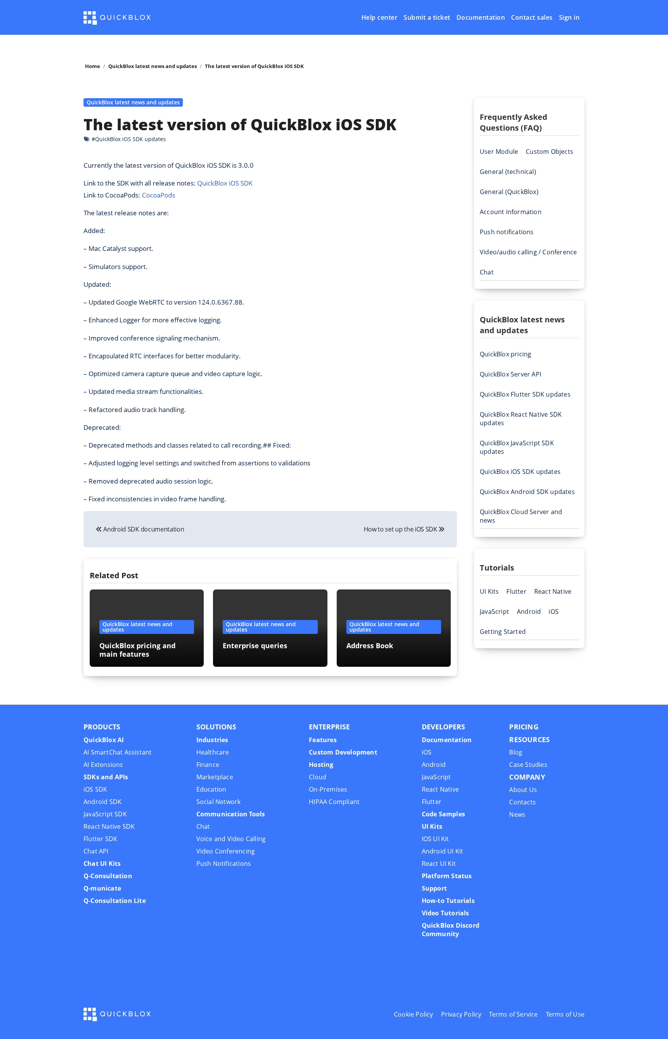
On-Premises (328, 789)
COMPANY (527, 777)
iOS (554, 611)
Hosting (321, 764)
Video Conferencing (225, 851)
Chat (487, 272)
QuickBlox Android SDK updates (527, 491)
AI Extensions (103, 764)
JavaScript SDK (105, 814)
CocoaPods (158, 195)
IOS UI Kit (435, 839)
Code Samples (443, 814)
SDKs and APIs (106, 777)
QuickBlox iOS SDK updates (520, 471)
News (517, 814)
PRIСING (523, 726)
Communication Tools (230, 814)
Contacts (522, 802)
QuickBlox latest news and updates (133, 102)
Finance (207, 764)
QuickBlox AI (104, 740)
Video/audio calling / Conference (528, 252)
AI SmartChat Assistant (118, 752)
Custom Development (343, 752)
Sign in (569, 18)
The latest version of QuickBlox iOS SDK (240, 124)
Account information (511, 212)
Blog (515, 752)
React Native (552, 591)
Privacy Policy (461, 1014)
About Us (523, 789)
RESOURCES (529, 739)
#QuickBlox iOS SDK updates (129, 139)
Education (211, 789)
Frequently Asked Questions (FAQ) (513, 122)
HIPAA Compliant (334, 801)
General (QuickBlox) (509, 191)
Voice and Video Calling (231, 839)
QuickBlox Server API (510, 374)
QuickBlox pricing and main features (137, 650)
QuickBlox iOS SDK (224, 183)
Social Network (218, 801)
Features (323, 740)
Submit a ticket (427, 18)
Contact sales (532, 18)
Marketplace (214, 777)
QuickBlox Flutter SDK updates (525, 394)
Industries (212, 740)
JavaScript (494, 611)
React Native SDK (109, 826)
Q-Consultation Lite (115, 900)
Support (434, 888)
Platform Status (447, 876)
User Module (499, 151)
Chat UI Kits (102, 863)
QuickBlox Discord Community (450, 929)
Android (529, 611)
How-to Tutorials (448, 900)
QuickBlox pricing (505, 354)
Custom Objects (549, 151)
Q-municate (102, 888)
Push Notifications (223, 863)
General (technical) (508, 171)
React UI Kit (439, 863)
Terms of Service (513, 1014)
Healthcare (212, 752)
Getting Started (503, 631)
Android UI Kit (443, 851)
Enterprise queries (255, 645)
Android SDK (102, 801)
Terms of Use (565, 1014)
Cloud (317, 777)
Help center (379, 18)
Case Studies (528, 764)
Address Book (369, 645)
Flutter (516, 591)
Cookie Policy (413, 1014)
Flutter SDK (100, 839)
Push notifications (507, 232)
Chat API (96, 851)
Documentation (481, 18)
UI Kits (489, 591)
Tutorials (497, 567)
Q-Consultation (108, 876)
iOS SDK (95, 789)
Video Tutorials (445, 913)
